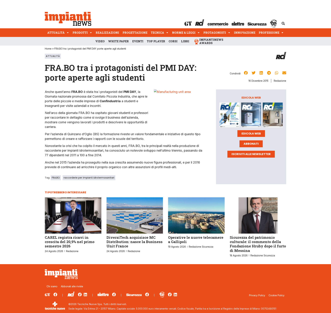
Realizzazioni (107, 32)
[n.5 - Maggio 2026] (273, 115)
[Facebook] (55, 294)
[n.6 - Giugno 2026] (251, 115)
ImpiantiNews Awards (211, 41)
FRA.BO (56, 177)
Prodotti (80, 32)
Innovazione (244, 32)
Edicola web (251, 134)
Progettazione (135, 32)
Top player (156, 41)
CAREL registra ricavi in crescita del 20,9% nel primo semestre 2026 (69, 241)
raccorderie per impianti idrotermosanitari (89, 177)
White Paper (118, 41)
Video (100, 41)
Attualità (56, 32)
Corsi (173, 41)
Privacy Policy (257, 295)
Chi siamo (52, 286)
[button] (283, 23)
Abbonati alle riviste (72, 286)
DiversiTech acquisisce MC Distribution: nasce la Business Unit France (135, 241)
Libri (185, 41)
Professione (269, 32)
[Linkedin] (85, 294)
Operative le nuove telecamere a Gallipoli (195, 239)
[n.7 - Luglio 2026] (229, 115)
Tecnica (157, 32)
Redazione (280, 80)
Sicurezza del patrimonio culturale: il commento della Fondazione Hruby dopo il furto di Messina (258, 244)
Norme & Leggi (183, 32)
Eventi (137, 41)
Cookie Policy (276, 295)
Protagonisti (214, 32)
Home (48, 48)
